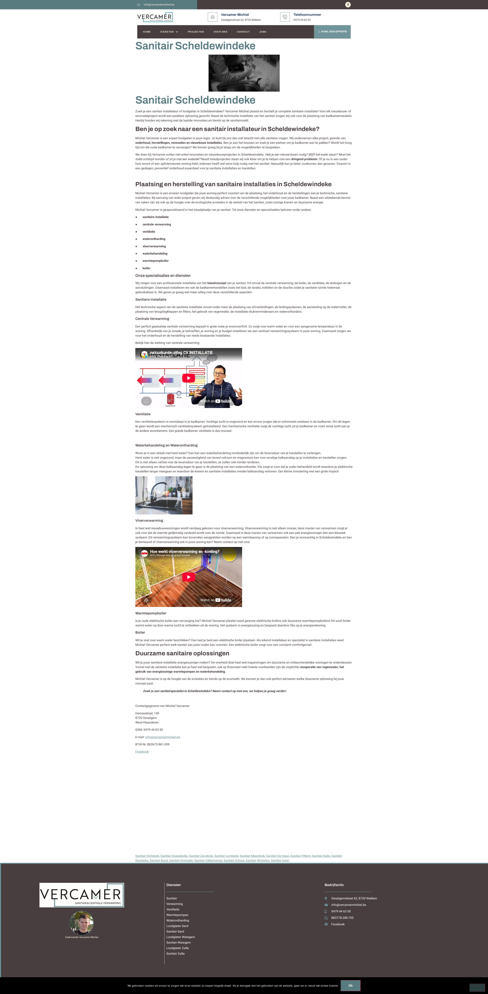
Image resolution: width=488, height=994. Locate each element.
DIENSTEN (167, 31)
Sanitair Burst (159, 860)
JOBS (262, 31)
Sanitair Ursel (280, 860)
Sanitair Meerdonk (252, 856)
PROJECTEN (196, 31)
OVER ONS (220, 31)
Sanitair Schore (234, 860)
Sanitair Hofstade (147, 856)
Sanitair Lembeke (226, 856)
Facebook (142, 751)
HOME (147, 31)
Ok (350, 985)
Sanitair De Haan (277, 856)
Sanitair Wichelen (258, 860)
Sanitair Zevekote (201, 856)
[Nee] (477, 988)
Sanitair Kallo (321, 856)
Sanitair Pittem (301, 856)
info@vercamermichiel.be (162, 737)
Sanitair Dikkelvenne (208, 860)
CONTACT (243, 31)
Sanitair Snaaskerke (174, 856)
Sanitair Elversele (181, 860)
